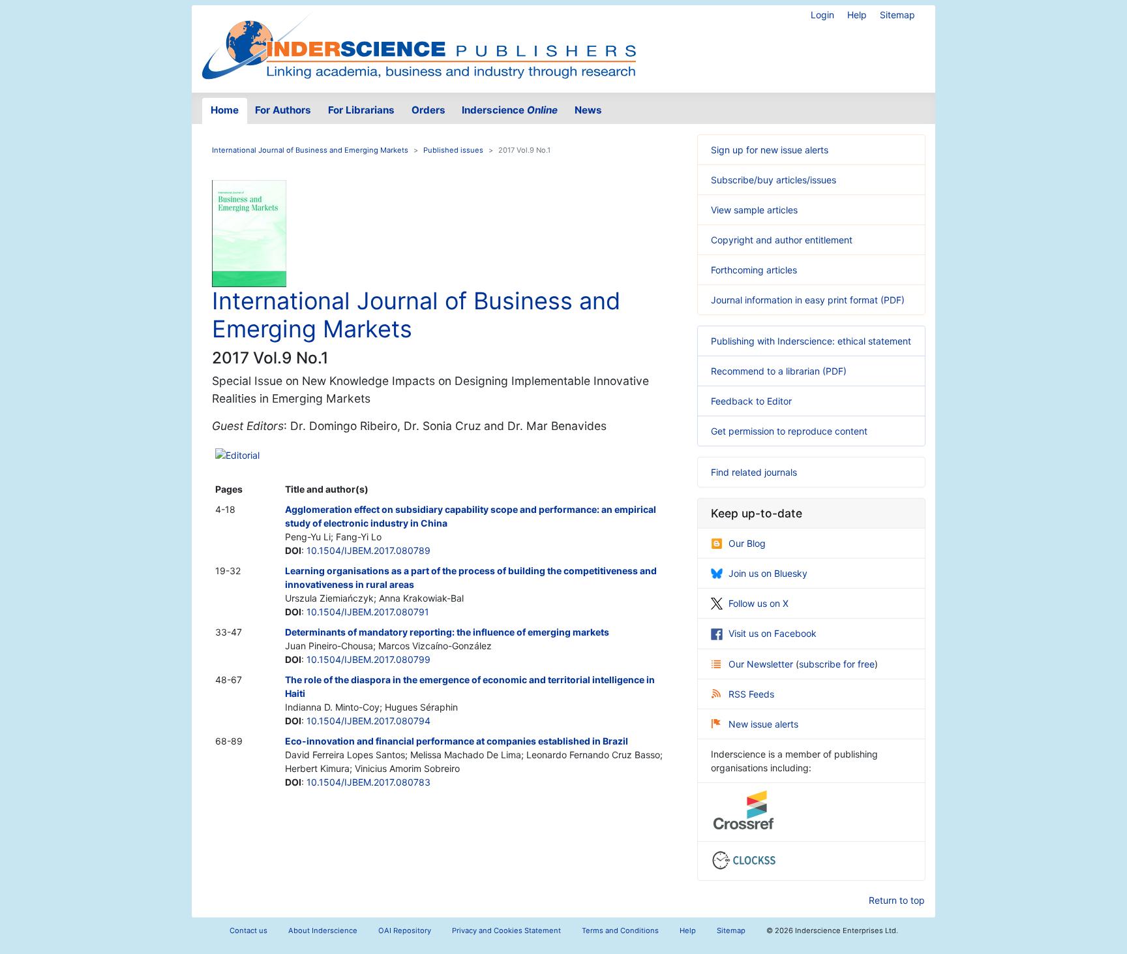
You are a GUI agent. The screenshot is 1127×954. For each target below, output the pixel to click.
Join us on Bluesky (768, 573)
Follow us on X (759, 603)
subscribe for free (837, 663)
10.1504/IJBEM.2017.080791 (368, 611)
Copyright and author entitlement (781, 239)
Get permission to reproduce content (789, 431)
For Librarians (361, 110)
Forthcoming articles (754, 269)
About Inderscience (322, 930)
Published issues (453, 150)
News (588, 110)
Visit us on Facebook (773, 633)
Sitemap (897, 14)
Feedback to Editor (751, 401)
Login (822, 14)
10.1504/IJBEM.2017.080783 (368, 782)
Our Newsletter (762, 663)
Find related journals (754, 472)
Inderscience (510, 110)
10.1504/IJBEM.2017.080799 (368, 659)
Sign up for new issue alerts (769, 149)
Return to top (897, 900)
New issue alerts (763, 724)
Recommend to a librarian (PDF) (779, 371)
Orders (428, 110)
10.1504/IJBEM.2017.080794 (368, 720)
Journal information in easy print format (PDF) (808, 299)
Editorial (243, 455)
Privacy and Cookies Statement (506, 930)
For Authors (283, 110)
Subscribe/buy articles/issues (773, 179)
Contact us (248, 930)
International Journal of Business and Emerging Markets (310, 150)
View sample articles (754, 209)
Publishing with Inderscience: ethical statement (811, 340)
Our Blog (747, 543)
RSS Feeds (751, 694)
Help (857, 14)
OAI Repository (404, 930)
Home (225, 110)
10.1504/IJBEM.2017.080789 (368, 550)
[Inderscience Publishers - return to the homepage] (419, 43)
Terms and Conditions (620, 930)
